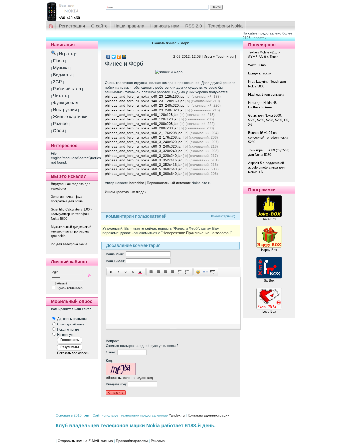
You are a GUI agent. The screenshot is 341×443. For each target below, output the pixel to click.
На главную (51, 26)
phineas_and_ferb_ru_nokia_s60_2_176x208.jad (143, 133)
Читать (60, 95)
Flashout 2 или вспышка (266, 94)
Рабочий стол (67, 88)
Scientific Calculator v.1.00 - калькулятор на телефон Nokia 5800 (71, 214)
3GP (57, 81)
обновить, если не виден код (129, 378)
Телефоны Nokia (225, 25)
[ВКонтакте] (108, 56)
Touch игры (225, 56)
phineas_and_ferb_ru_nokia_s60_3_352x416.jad (143, 160)
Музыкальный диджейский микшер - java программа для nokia (71, 231)
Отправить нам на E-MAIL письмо (85, 441)
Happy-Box (269, 250)
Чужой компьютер (70, 288)
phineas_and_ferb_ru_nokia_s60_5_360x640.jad (143, 169)
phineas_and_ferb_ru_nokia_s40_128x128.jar (141, 119)
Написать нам (164, 25)
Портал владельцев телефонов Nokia (72, 10)
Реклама (158, 441)
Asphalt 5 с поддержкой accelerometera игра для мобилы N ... (266, 167)
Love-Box (269, 311)
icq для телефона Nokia (69, 244)
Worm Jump (257, 65)
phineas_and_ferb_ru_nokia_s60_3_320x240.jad (143, 151)
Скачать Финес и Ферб (170, 43)
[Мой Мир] (124, 56)
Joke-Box (269, 219)
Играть (66, 53)
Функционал (65, 102)
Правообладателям (132, 441)
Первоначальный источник (168, 183)
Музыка (61, 67)
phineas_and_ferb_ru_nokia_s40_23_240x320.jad (144, 105)
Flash (58, 60)
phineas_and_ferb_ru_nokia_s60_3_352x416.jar (143, 165)
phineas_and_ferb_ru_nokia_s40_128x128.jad (141, 115)
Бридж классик (259, 73)
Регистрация (72, 25)
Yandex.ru (177, 415)
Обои (58, 130)
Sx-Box (269, 280)
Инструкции (65, 109)
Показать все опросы (73, 353)
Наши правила (129, 25)
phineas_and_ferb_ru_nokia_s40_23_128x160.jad (144, 96)
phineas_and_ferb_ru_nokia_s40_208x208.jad (141, 124)
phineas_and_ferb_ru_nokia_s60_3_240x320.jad (143, 142)
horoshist (136, 183)
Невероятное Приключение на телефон (196, 233)
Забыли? (61, 283)
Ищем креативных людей (126, 192)
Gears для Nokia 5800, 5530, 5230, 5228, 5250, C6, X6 (268, 120)
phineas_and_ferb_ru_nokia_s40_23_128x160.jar (144, 101)
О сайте (99, 25)
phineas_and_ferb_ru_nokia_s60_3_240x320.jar (143, 146)
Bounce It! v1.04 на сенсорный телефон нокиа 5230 (268, 137)
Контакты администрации (208, 415)
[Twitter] (113, 56)
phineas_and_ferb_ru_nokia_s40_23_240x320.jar (144, 110)
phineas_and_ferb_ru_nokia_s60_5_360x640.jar (143, 174)
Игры (208, 56)
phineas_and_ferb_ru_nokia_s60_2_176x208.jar (143, 137)
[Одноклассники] (119, 56)
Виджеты (62, 74)
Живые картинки (70, 116)
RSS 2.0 (193, 25)
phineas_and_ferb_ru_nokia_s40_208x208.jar (141, 128)
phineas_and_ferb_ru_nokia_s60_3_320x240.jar (143, 156)
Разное (60, 123)
